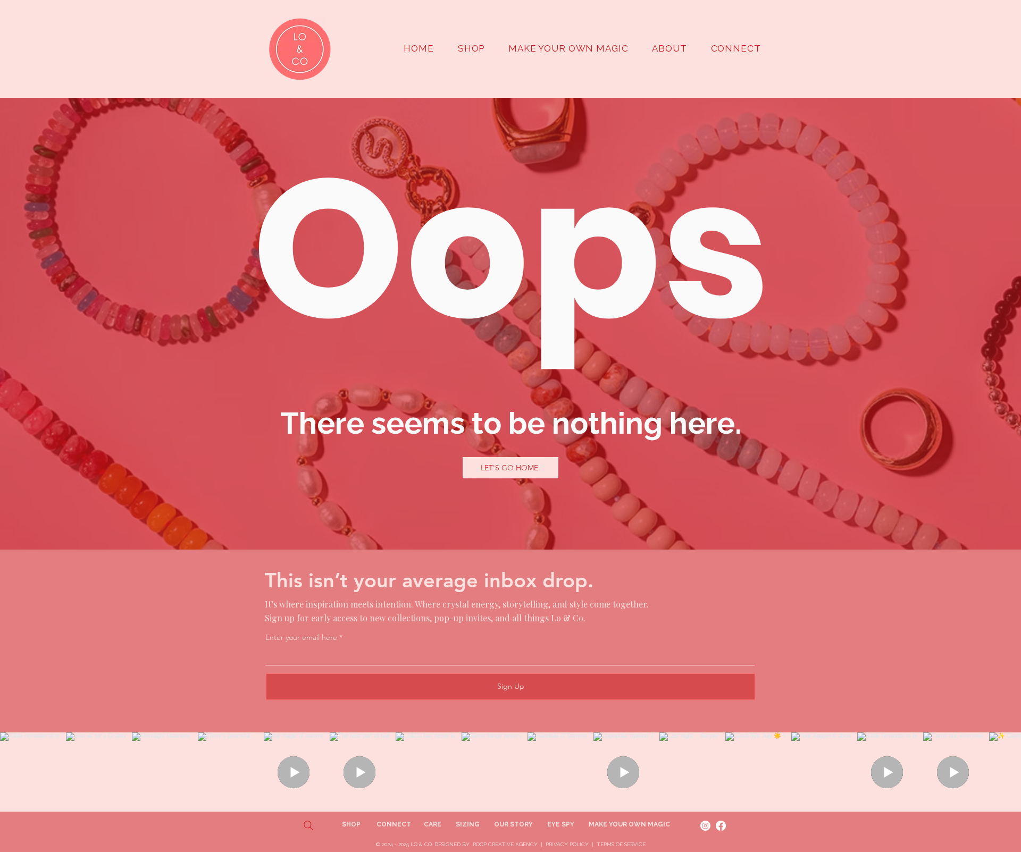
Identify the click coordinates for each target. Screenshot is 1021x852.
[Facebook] (721, 826)
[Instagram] (705, 826)
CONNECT (393, 824)
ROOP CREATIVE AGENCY (505, 844)
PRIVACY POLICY (567, 844)
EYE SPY (560, 824)
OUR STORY (513, 824)
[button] (669, 48)
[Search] (308, 825)
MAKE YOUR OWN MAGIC (629, 824)
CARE (432, 824)
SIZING (468, 824)
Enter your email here (301, 637)
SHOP (352, 824)
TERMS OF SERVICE (621, 844)
